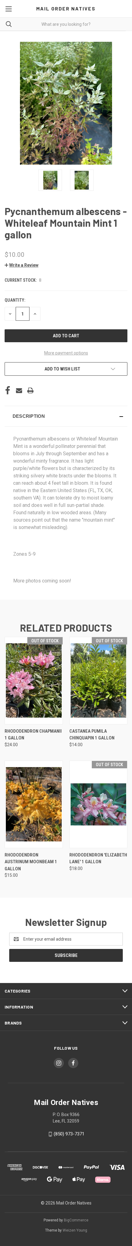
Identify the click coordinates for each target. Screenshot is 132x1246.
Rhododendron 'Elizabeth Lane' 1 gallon (98, 858)
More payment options (66, 353)
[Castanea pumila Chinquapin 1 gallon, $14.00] (98, 680)
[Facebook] (8, 390)
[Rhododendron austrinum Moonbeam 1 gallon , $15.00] (34, 804)
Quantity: (15, 300)
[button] (21, 265)
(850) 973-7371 (69, 1134)
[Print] (30, 390)
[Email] (19, 390)
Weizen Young (75, 1230)
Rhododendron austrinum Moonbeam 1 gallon (31, 862)
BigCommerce (76, 1220)
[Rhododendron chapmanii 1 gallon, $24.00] (34, 680)
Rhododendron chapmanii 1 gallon (33, 734)
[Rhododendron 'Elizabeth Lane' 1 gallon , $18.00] (98, 804)
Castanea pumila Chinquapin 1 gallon (92, 734)
